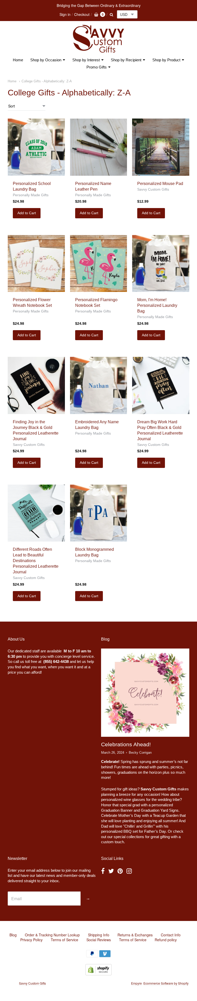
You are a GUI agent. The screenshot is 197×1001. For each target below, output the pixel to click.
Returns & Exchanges (135, 934)
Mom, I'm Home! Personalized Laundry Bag (157, 305)
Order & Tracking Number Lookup (52, 934)
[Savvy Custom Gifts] (98, 39)
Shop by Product (166, 60)
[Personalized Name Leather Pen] (98, 147)
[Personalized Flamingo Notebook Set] (98, 263)
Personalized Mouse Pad (160, 183)
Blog (13, 934)
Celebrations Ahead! (126, 744)
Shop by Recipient (126, 60)
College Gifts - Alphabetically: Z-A (47, 81)
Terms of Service (64, 939)
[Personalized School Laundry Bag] (36, 147)
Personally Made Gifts (30, 195)
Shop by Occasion (45, 60)
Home (18, 60)
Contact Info (171, 934)
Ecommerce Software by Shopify (165, 983)
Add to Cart (26, 213)
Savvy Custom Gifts (153, 189)
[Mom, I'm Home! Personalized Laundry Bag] (160, 263)
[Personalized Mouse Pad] (160, 147)
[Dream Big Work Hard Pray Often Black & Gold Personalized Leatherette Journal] (160, 385)
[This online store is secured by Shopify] (98, 974)
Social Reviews (98, 939)
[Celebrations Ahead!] (145, 693)
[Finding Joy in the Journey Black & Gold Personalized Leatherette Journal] (36, 385)
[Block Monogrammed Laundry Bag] (98, 513)
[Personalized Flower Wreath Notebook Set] (36, 263)
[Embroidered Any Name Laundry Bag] (98, 385)
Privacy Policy (31, 939)
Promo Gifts (96, 67)
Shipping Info (98, 934)
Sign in (65, 14)
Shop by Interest (86, 60)
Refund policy (166, 939)
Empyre (136, 983)
